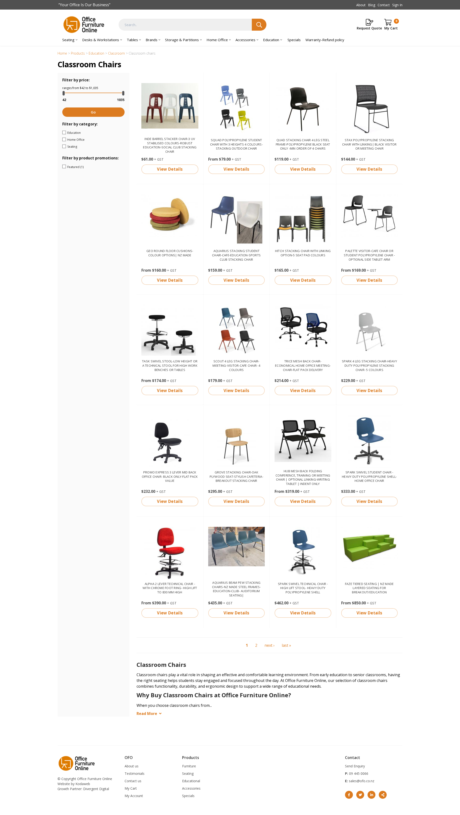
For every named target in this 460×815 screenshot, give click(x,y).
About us (131, 766)
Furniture (189, 766)
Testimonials (134, 773)
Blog (371, 5)
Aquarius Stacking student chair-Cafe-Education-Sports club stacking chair (236, 255)
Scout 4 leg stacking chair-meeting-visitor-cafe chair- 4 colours (236, 365)
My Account (134, 795)
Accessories (245, 39)
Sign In (397, 5)
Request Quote (369, 28)
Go (93, 112)
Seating (68, 39)
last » (286, 645)
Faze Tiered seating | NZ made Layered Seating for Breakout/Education (369, 588)
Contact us (133, 781)
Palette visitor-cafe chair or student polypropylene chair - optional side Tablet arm (369, 255)
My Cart (131, 788)
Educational (191, 781)
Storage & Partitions (182, 39)
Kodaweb (82, 783)
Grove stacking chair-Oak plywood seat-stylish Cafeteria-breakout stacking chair (236, 476)
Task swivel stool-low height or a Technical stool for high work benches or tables (169, 365)
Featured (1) (89, 167)
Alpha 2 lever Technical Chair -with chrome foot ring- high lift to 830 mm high (170, 588)
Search (259, 24)
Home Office (217, 39)
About (361, 5)
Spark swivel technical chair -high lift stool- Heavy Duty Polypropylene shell (303, 588)
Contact (384, 5)
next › (269, 645)
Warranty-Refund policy (324, 39)
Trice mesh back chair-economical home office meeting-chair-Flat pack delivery (303, 365)
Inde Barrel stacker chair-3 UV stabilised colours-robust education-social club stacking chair (169, 145)
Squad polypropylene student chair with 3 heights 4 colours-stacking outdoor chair (236, 144)
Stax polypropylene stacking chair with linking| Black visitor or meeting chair (369, 144)
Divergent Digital (96, 789)
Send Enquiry (355, 766)
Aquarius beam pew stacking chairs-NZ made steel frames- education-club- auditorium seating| (236, 589)
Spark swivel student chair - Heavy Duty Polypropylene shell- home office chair (369, 476)
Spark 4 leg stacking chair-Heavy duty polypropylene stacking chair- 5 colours (369, 365)
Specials (294, 39)
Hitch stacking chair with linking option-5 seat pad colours (303, 253)
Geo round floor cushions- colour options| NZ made (169, 253)
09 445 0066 (358, 773)
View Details (170, 169)
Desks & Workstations (100, 39)
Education (271, 39)
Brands (151, 39)
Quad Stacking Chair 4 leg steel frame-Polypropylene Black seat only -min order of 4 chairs (303, 144)
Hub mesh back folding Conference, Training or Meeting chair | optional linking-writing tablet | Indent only (303, 477)
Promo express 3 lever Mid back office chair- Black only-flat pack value (170, 476)
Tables (132, 39)
